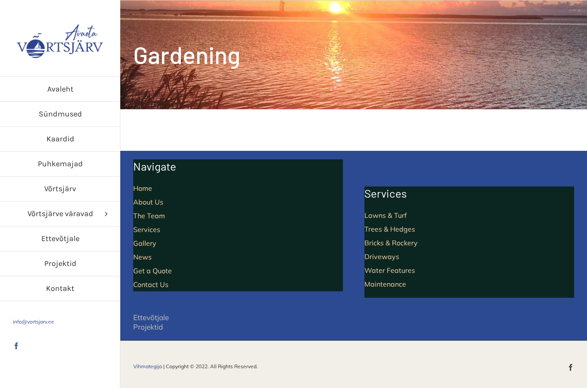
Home (142, 188)
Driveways (381, 256)
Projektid (148, 326)
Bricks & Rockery (391, 242)
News (142, 257)
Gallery (144, 243)
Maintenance (385, 284)
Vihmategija (147, 366)
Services (146, 229)
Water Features (389, 270)
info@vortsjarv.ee (33, 321)
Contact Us (150, 284)
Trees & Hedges (389, 229)
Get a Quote (152, 270)
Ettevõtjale (151, 317)
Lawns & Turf (385, 215)
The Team (149, 215)
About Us (148, 202)
